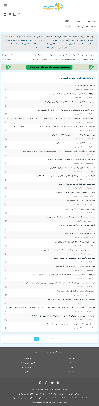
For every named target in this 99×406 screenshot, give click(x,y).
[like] (3, 53)
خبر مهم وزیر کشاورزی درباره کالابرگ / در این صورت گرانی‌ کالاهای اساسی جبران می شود (64, 274)
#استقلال (40, 36)
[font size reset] (82, 27)
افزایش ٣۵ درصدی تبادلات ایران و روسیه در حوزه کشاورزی (74, 192)
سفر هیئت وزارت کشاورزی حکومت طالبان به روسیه (76, 184)
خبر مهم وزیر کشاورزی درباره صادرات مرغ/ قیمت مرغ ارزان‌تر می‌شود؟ (70, 102)
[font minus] (78, 27)
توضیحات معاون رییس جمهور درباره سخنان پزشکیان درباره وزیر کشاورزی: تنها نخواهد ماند (63, 316)
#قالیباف (90, 40)
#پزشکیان (8, 36)
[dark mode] (68, 27)
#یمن (10, 44)
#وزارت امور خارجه (27, 40)
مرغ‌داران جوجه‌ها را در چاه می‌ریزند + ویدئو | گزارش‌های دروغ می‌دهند (70, 217)
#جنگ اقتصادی (62, 44)
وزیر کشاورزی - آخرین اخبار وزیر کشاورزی (77, 78)
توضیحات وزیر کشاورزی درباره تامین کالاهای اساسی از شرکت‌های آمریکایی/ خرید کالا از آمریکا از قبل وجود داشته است (53, 126)
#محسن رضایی (19, 36)
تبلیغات (72, 367)
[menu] (5, 5)
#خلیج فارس (18, 44)
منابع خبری (72, 358)
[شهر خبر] (53, 7)
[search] (19, 14)
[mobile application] (5, 15)
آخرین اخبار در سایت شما (26, 363)
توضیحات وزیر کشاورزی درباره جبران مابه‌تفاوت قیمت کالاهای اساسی (70, 299)
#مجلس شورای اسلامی (43, 40)
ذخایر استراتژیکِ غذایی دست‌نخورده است (80, 200)
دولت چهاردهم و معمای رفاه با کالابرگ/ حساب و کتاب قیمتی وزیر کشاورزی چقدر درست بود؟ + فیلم (60, 283)
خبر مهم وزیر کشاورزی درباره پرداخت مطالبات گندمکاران (75, 143)
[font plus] (86, 27)
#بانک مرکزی (70, 40)
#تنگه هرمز (67, 36)
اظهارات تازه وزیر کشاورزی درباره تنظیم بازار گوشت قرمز (75, 266)
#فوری (74, 36)
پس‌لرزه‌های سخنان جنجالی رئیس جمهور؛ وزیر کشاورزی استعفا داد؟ (71, 324)
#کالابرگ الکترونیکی (76, 44)
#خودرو (53, 48)
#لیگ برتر (48, 36)
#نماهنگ (35, 48)
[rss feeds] (14, 15)
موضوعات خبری (26, 358)
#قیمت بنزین (62, 48)
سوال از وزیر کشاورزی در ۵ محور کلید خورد (80, 233)
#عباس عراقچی (58, 40)
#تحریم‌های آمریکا (12, 40)
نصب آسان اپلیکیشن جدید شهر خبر (49, 352)
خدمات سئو (73, 372)
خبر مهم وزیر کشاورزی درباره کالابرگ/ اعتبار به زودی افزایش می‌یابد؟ (71, 94)
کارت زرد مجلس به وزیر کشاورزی (83, 85)
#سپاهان (88, 44)
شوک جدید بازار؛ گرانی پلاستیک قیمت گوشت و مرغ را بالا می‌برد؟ (72, 168)
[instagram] (10, 15)
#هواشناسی (44, 48)
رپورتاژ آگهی (26, 367)
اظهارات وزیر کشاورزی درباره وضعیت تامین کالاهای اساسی (74, 258)
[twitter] (52, 383)
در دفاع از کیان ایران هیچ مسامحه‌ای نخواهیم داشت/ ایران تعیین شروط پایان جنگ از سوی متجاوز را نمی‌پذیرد (63, 59)
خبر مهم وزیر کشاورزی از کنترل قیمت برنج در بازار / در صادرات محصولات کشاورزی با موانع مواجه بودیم (59, 151)
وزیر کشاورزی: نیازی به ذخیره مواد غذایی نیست (78, 209)
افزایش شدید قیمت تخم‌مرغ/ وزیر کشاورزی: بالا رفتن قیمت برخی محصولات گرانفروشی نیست (62, 176)
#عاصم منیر (80, 40)
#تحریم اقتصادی (30, 44)
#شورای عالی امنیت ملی (46, 44)
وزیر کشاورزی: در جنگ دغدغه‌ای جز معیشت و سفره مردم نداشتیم (71, 159)
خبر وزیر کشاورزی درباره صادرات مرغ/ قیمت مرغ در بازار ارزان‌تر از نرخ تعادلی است (66, 110)
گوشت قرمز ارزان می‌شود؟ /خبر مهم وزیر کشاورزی (77, 225)
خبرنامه (72, 363)
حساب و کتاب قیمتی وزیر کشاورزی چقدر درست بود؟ (76, 291)
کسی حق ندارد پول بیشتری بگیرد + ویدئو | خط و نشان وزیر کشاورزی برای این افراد (66, 250)
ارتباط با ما (26, 372)
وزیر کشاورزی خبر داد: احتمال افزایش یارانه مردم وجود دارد (75, 242)
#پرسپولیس (30, 36)
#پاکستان (57, 36)
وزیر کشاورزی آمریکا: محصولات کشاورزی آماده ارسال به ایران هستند (71, 135)
